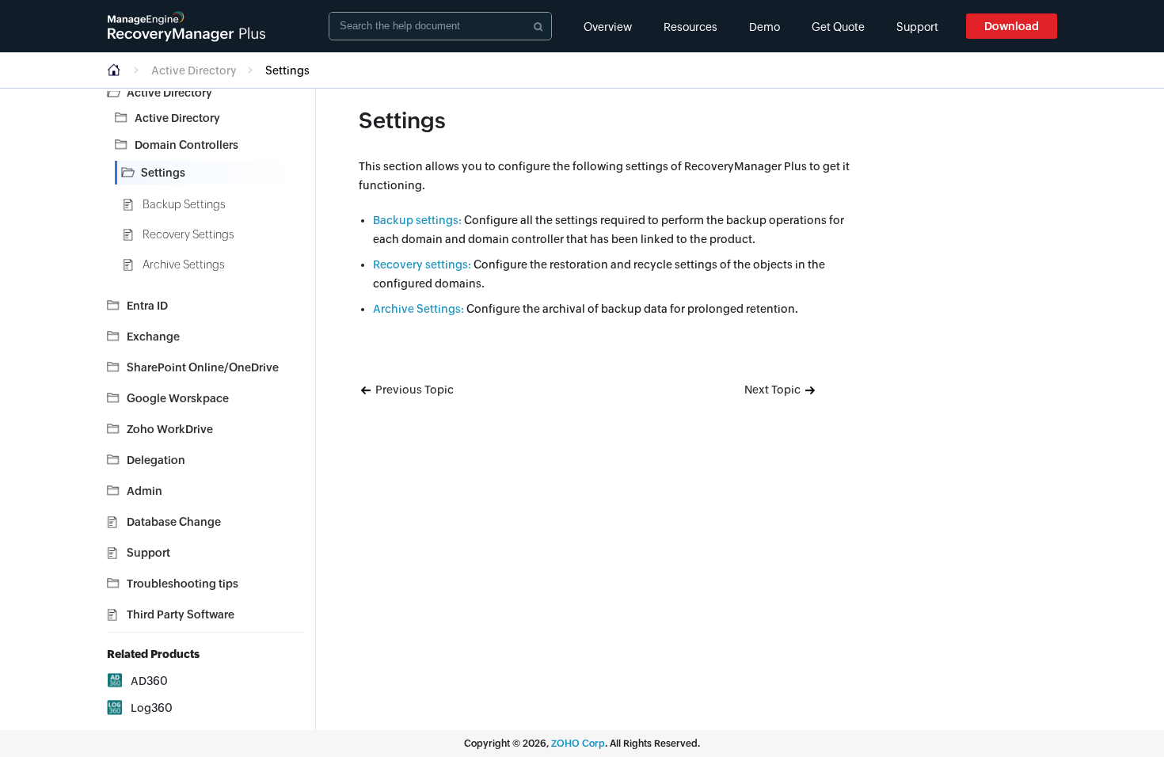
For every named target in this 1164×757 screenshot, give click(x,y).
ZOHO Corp (578, 743)
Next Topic (773, 389)
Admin (144, 491)
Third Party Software (180, 614)
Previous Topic (413, 389)
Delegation (156, 460)
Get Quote (838, 27)
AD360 (149, 681)
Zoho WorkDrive (170, 429)
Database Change (174, 521)
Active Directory (194, 70)
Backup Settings (184, 204)
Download (1011, 26)
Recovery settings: (422, 264)
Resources (690, 27)
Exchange (153, 336)
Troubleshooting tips (182, 583)
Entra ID (147, 305)
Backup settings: (417, 220)
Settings (163, 172)
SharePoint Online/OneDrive (203, 367)
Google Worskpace (178, 398)
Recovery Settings (188, 234)
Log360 (152, 708)
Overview (608, 27)
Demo (764, 27)
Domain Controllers (186, 145)
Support (917, 27)
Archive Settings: (418, 308)
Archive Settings (184, 264)
